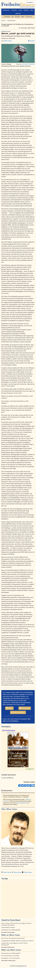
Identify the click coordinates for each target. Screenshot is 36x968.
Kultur (22, 16)
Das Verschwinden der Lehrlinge (10, 955)
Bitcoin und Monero (18, 712)
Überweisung (25, 708)
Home (3, 20)
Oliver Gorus (8, 41)
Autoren (20, 10)
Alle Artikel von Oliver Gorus (8, 960)
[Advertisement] (18, 899)
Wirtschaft (17, 16)
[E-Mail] (33, 786)
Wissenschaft (29, 16)
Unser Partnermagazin (8, 730)
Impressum (18, 13)
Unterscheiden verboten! (8, 927)
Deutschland (7, 16)
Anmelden (30, 2)
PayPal (10, 708)
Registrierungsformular (21, 803)
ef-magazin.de (30, 769)
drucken (32, 41)
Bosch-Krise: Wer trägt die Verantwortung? (13, 938)
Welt (12, 16)
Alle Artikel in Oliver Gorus (8, 947)
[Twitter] (22, 786)
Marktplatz (26, 10)
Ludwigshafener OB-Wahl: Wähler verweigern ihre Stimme (17, 940)
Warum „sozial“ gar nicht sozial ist (17, 33)
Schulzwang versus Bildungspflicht (10, 930)
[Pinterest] (25, 786)
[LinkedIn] (27, 786)
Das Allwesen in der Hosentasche (10, 958)
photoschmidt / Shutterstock (28, 64)
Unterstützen (14, 10)
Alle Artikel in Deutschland (8, 932)
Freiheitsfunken (6, 10)
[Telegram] (30, 786)
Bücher (31, 10)
